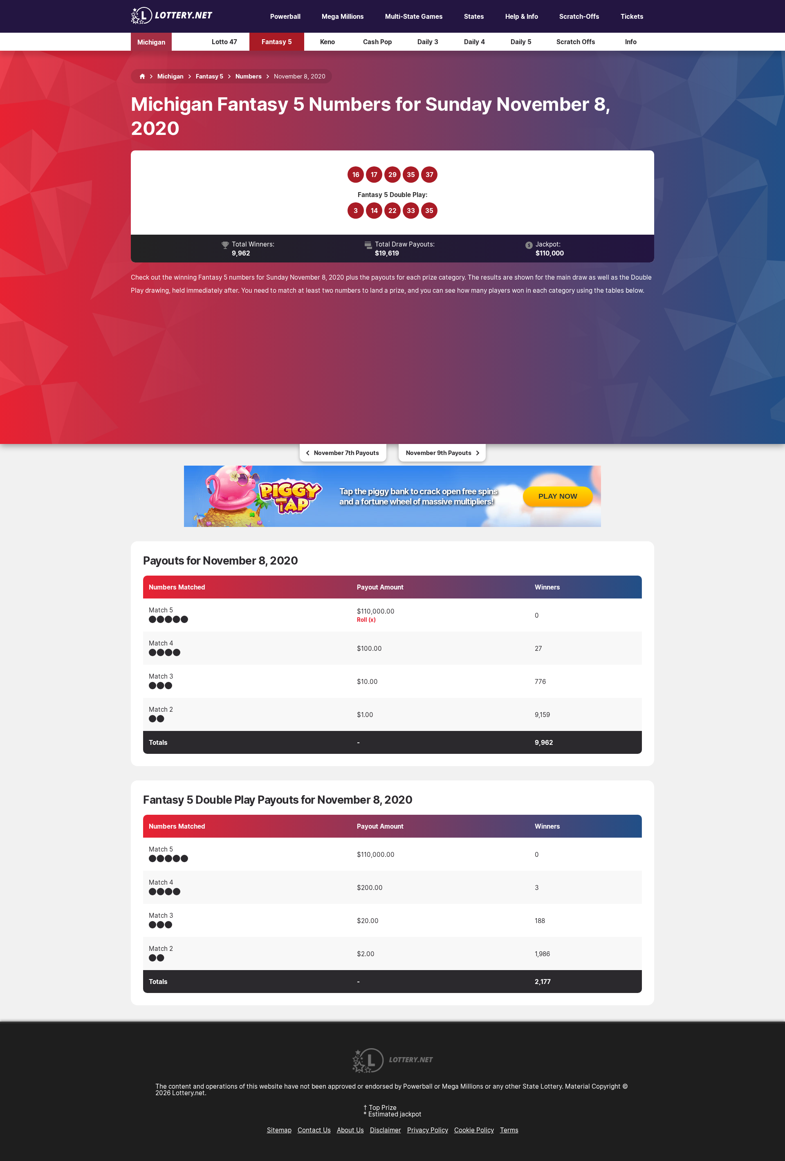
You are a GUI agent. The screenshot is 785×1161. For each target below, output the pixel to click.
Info (631, 42)
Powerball (285, 16)
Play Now (557, 496)
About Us (350, 1130)
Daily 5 (521, 42)
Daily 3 (427, 42)
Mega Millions (343, 16)
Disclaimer (385, 1130)
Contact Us (314, 1130)
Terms (509, 1130)
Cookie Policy (474, 1130)
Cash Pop (377, 42)
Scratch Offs (575, 42)
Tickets (632, 16)
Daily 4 (474, 42)
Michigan (151, 42)
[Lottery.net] (172, 22)
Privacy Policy (427, 1130)
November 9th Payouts (438, 453)
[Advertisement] (392, 358)
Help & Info (521, 16)
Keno (327, 42)
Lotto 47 (224, 42)
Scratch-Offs (579, 16)
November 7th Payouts (346, 453)
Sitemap (279, 1130)
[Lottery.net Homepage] (142, 76)
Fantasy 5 (277, 42)
